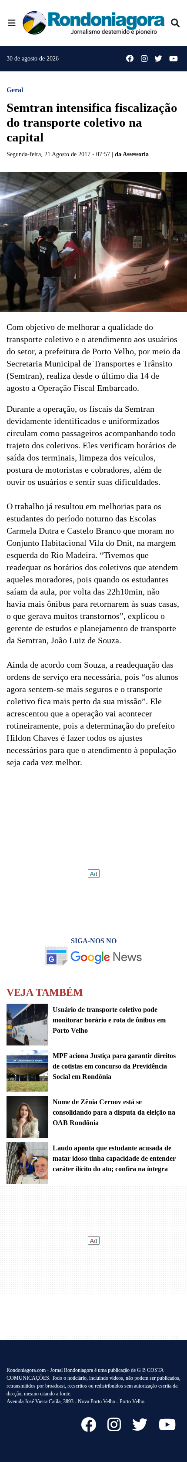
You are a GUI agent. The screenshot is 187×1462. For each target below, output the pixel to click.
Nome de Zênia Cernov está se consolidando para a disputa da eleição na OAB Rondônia (114, 1112)
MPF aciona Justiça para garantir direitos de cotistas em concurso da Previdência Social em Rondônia (114, 1066)
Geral (15, 90)
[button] (12, 23)
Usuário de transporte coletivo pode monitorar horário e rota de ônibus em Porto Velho (109, 1020)
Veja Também (45, 992)
